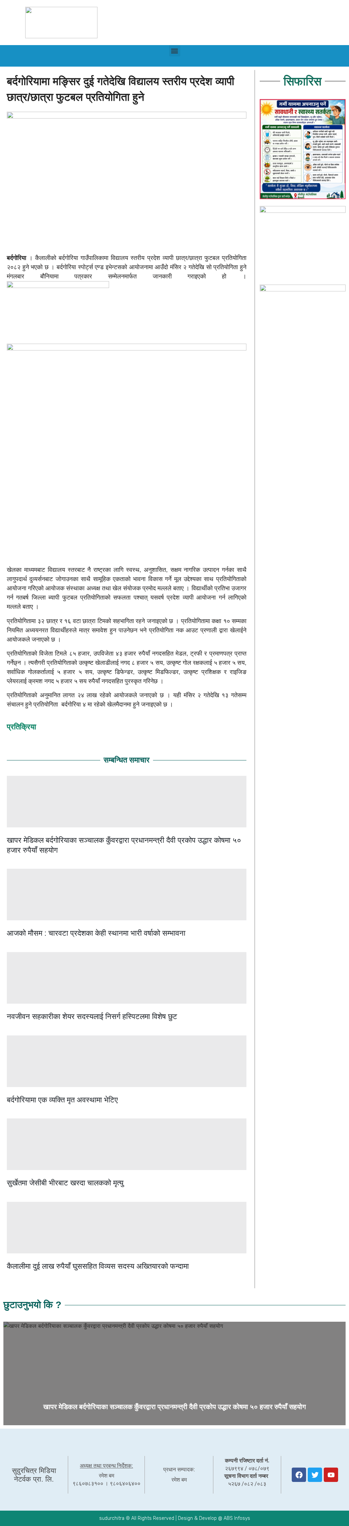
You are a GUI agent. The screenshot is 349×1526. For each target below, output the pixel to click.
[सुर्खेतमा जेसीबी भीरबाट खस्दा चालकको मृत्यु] (126, 1144)
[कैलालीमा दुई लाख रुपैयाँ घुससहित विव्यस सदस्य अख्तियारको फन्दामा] (126, 1227)
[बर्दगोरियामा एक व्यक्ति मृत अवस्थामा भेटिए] (126, 1061)
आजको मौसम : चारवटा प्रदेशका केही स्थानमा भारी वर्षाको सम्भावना (96, 933)
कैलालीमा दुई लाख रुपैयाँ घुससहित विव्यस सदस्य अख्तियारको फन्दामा (98, 1266)
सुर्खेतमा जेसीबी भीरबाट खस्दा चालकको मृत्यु (65, 1183)
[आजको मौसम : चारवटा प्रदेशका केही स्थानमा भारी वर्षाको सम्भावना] (126, 894)
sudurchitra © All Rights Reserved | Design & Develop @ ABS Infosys (174, 1518)
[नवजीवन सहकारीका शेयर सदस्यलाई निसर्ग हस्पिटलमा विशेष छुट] (126, 978)
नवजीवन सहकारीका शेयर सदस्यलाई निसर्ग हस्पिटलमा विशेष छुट (92, 1016)
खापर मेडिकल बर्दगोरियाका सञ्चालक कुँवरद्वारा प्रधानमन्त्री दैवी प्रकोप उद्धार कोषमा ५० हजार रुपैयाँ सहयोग (174, 1407)
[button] (174, 50)
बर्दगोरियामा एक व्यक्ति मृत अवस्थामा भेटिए (62, 1100)
